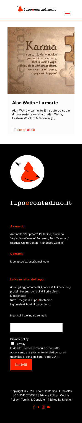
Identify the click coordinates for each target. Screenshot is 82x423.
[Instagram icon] (43, 407)
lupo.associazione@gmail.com (29, 261)
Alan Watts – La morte (35, 102)
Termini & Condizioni (34, 399)
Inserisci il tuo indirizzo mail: (28, 315)
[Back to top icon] (72, 413)
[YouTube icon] (38, 407)
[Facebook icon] (34, 407)
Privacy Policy (19, 339)
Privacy (20, 343)
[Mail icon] (48, 407)
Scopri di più (26, 129)
